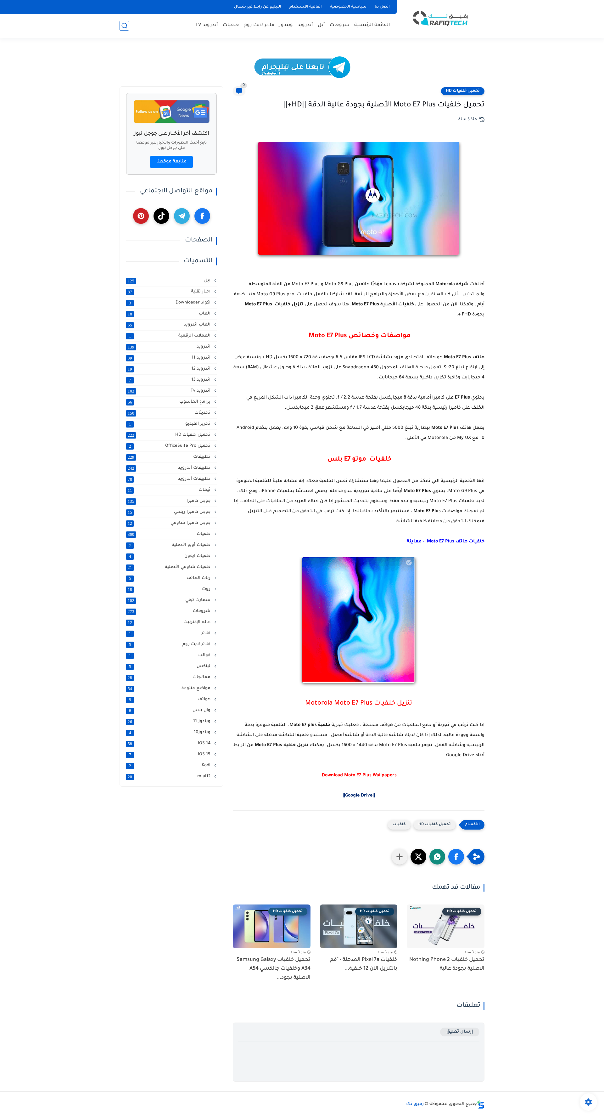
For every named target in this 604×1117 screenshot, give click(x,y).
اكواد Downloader (170, 302)
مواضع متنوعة (170, 688)
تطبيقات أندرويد (170, 468)
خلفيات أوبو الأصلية (170, 545)
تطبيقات (170, 457)
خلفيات (231, 25)
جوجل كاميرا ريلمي (170, 512)
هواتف (170, 699)
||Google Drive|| (359, 795)
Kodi (170, 765)
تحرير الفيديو (170, 424)
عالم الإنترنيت (170, 622)
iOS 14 (170, 743)
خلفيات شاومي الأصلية (170, 567)
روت (170, 589)
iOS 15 (170, 754)
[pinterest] (141, 216)
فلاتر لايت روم (259, 25)
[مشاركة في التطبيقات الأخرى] (399, 857)
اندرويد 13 (170, 380)
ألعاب (170, 313)
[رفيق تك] (442, 18)
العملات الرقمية (170, 335)
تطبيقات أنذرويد (170, 479)
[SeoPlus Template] (480, 1104)
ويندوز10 (170, 732)
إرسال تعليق (459, 1031)
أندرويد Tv (170, 391)
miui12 (170, 776)
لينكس (170, 666)
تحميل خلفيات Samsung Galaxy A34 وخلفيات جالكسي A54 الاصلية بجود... (273, 969)
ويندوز (286, 25)
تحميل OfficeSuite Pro (170, 446)
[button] (456, 857)
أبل (321, 25)
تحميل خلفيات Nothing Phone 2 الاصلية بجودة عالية (446, 964)
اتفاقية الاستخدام (305, 7)
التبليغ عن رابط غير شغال (257, 7)
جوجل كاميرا (170, 501)
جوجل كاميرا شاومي (170, 523)
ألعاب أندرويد (170, 324)
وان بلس (170, 710)
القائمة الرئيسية (372, 25)
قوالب (170, 655)
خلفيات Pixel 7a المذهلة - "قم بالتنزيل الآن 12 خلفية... (363, 964)
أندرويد (305, 25)
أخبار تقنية (170, 291)
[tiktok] (161, 216)
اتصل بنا (382, 7)
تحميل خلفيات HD (463, 91)
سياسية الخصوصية (348, 7)
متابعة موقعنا (171, 161)
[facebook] (202, 216)
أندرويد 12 (170, 368)
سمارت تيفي (170, 600)
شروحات (340, 25)
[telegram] (182, 216)
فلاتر (170, 633)
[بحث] (124, 26)
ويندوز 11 (170, 721)
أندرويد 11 (170, 357)
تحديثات (170, 413)
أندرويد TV (206, 25)
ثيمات (170, 490)
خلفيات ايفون (170, 556)
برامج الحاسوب (170, 402)
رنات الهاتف (170, 578)
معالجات (170, 677)
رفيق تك (415, 1104)
